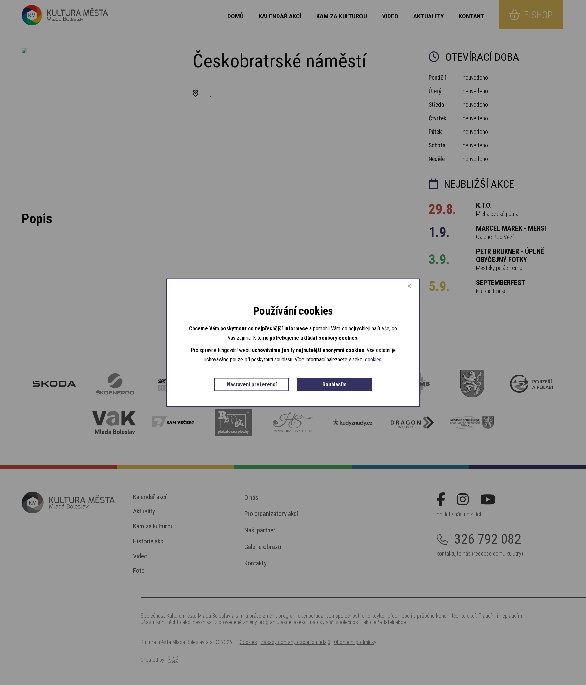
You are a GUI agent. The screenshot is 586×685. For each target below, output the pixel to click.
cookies (373, 360)
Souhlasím (334, 384)
